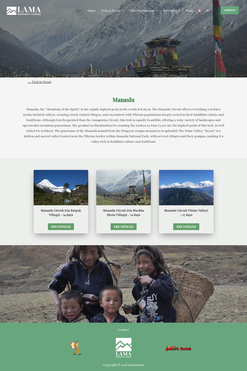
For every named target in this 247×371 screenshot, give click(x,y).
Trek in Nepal (110, 11)
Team (189, 11)
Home (91, 11)
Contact (123, 330)
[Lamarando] (24, 11)
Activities (170, 11)
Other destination (141, 11)
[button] (122, 10)
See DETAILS (61, 227)
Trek (35, 82)
